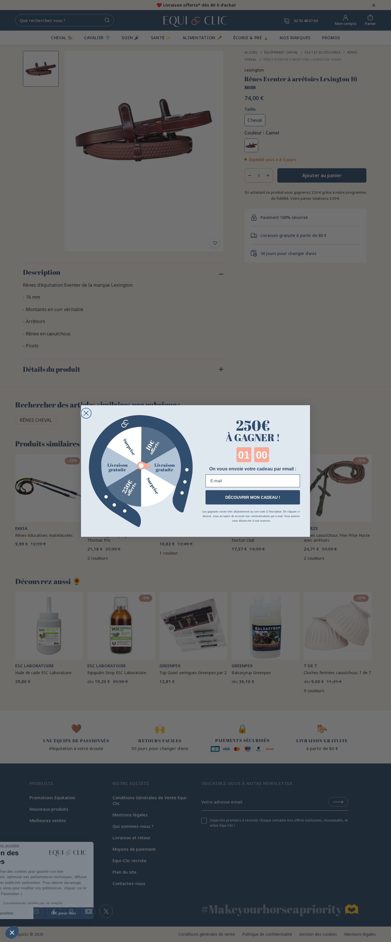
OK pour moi (96, 913)
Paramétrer (35, 913)
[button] (12, 932)
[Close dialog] (86, 413)
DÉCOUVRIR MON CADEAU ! (252, 497)
